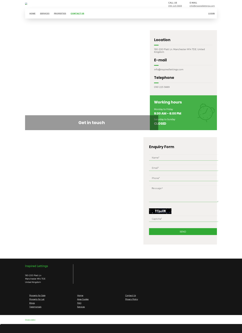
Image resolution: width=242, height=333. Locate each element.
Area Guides (83, 299)
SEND (183, 231)
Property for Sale (37, 295)
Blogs (32, 303)
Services (44, 13)
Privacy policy (30, 320)
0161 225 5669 (175, 6)
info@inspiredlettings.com (202, 6)
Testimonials (35, 307)
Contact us (77, 13)
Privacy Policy (131, 299)
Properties (60, 13)
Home (32, 13)
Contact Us (130, 295)
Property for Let (36, 299)
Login (211, 13)
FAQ (79, 303)
